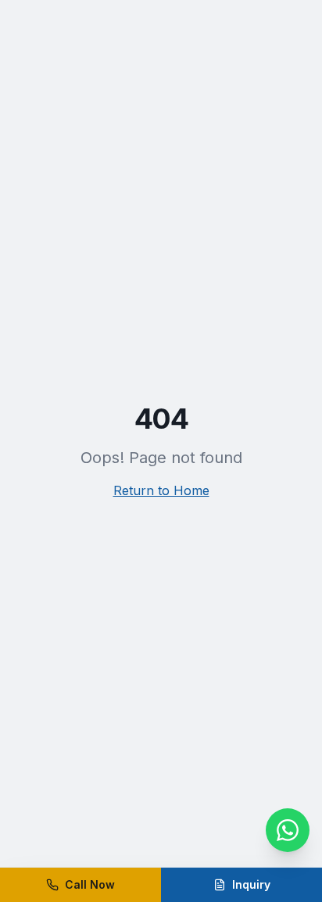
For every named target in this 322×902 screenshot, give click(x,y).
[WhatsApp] (287, 830)
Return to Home (161, 490)
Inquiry (251, 884)
